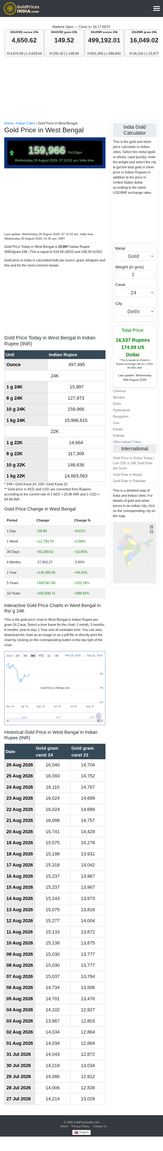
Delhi (117, 404)
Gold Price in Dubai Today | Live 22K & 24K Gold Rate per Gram (133, 463)
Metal (120, 248)
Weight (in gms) (129, 267)
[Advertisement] (81, 89)
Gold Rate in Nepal (127, 474)
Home (64, 1126)
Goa (116, 423)
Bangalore (121, 416)
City (118, 303)
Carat (120, 284)
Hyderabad (121, 410)
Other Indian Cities (127, 442)
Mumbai (119, 397)
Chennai (119, 391)
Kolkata (118, 435)
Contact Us (100, 1126)
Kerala (118, 429)
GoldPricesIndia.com (86, 1122)
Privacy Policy (80, 1126)
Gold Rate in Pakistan (129, 481)
